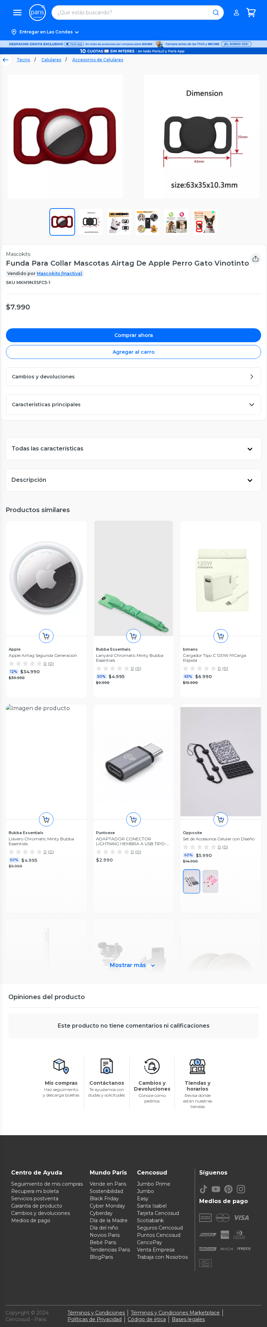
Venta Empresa (156, 1250)
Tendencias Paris (110, 1250)
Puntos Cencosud (158, 1235)
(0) (51, 663)
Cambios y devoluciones (40, 1213)
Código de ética (147, 1319)
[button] (133, 32)
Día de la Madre (109, 1220)
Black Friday (104, 1198)
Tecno (23, 59)
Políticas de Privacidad (94, 1319)
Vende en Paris (108, 1184)
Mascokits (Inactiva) (59, 273)
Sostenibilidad (106, 1191)
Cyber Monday (107, 1206)
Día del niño (104, 1228)
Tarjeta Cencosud (158, 1213)
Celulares (51, 59)
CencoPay (149, 1242)
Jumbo (145, 1191)
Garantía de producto (36, 1206)
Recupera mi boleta (35, 1191)
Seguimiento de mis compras (47, 1184)
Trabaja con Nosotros (162, 1257)
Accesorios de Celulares (97, 59)
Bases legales (188, 1319)
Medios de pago (30, 1220)
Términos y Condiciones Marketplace (175, 1313)
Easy (142, 1198)
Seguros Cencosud (160, 1228)
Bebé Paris (103, 1242)
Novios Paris (105, 1235)
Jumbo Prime (153, 1184)
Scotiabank (150, 1220)
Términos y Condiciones (96, 1313)
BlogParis (101, 1257)
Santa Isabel (152, 1206)
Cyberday (101, 1213)
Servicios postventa (34, 1198)
